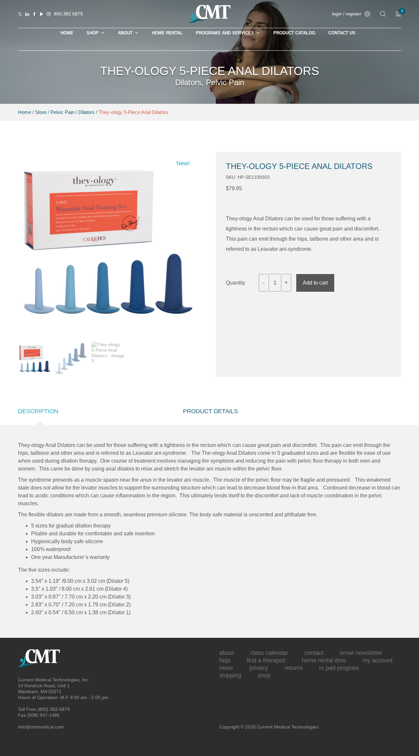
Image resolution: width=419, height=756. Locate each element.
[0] (398, 14)
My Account (377, 660)
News (226, 668)
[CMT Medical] (209, 21)
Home (67, 32)
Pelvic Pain (62, 112)
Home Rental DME (324, 660)
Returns (293, 668)
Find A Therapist (266, 660)
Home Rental (167, 32)
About (125, 32)
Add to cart (315, 283)
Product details (210, 411)
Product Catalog (294, 32)
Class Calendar (269, 653)
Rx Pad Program (339, 668)
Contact (313, 653)
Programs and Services (225, 32)
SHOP (92, 32)
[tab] (40, 411)
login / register (346, 13)
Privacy (258, 668)
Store (40, 112)
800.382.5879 (68, 13)
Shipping (230, 675)
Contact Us (341, 32)
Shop (264, 675)
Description (38, 411)
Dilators (86, 112)
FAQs (224, 660)
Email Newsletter (361, 653)
